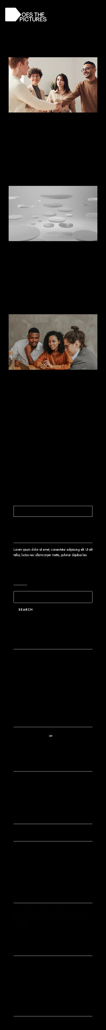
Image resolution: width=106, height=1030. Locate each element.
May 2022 (24, 788)
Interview (19, 864)
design (51, 910)
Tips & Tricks (22, 873)
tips (63, 917)
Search (20, 577)
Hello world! (25, 657)
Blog (17, 848)
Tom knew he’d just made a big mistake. (43, 683)
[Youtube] (33, 1024)
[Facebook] (16, 1024)
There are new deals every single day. (52, 134)
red (37, 917)
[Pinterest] (51, 1024)
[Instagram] (42, 1024)
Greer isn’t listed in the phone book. (40, 674)
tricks (78, 917)
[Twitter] (24, 1024)
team (50, 917)
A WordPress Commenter (31, 735)
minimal (22, 917)
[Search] (88, 511)
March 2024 (25, 779)
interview (71, 910)
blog (35, 910)
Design (35, 118)
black (20, 910)
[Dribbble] (59, 1024)
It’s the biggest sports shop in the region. (53, 391)
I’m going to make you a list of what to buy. (49, 263)
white (20, 924)
